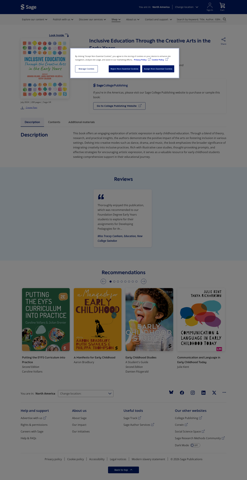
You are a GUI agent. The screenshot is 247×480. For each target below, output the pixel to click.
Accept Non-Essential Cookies (158, 68)
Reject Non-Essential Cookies (124, 68)
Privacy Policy (140, 59)
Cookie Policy (158, 59)
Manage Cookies (86, 68)
